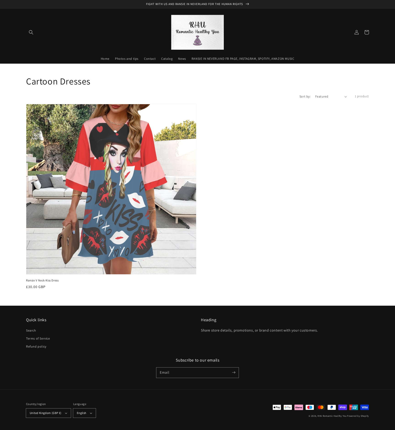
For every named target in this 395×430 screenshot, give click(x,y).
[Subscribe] (234, 372)
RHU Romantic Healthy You (332, 415)
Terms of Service (38, 338)
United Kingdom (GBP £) (45, 413)
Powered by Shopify (358, 415)
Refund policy (36, 346)
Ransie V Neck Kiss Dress (42, 280)
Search (31, 330)
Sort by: (304, 96)
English (81, 413)
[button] (31, 32)
